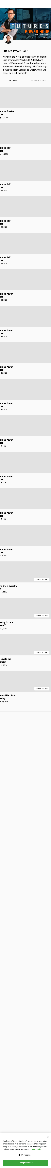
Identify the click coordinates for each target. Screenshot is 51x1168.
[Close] (47, 1137)
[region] (25, 1150)
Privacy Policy (35, 1149)
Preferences (26, 1155)
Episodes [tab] (13, 81)
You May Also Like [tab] (38, 81)
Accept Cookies (25, 1162)
